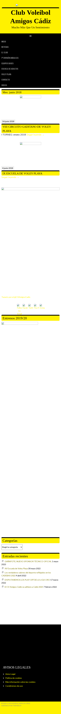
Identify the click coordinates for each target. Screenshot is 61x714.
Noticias (5, 46)
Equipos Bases (7, 63)
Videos (4, 85)
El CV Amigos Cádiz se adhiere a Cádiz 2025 (24, 587)
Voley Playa (6, 74)
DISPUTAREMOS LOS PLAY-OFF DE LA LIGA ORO (27, 580)
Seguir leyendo (35, 134)
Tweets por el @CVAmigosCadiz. (15, 297)
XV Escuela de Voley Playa (16, 568)
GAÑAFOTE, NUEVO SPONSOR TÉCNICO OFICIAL (28, 561)
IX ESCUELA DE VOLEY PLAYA (22, 173)
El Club (4, 52)
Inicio (3, 41)
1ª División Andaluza (9, 57)
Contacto (5, 79)
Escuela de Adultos (9, 68)
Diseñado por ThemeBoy (11, 705)
